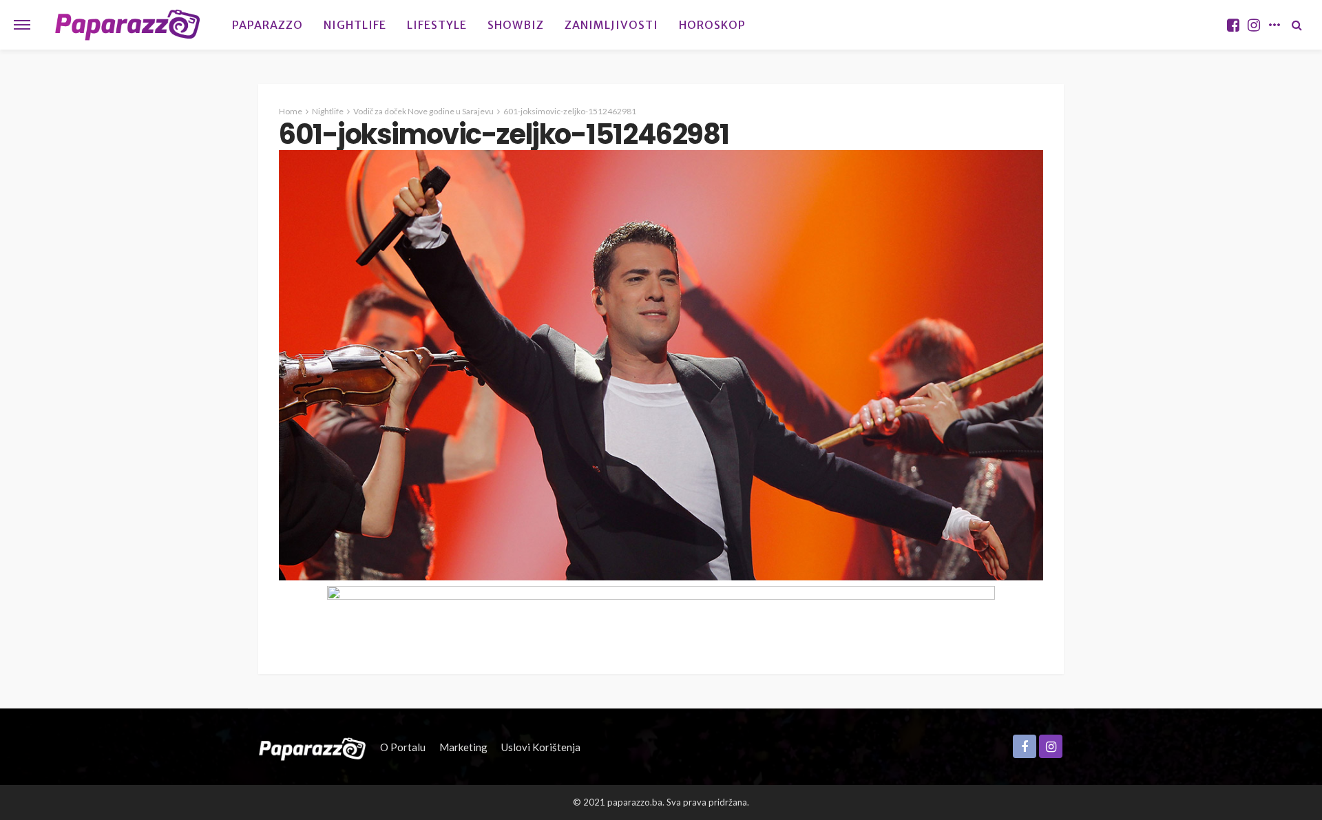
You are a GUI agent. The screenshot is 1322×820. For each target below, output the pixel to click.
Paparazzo (267, 25)
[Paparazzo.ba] (127, 25)
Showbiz (515, 25)
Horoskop (712, 25)
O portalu (403, 747)
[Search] (1296, 25)
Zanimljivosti (611, 25)
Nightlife (355, 25)
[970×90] (661, 615)
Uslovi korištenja (540, 747)
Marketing (463, 747)
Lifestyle (437, 25)
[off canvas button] (22, 25)
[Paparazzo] (312, 747)
